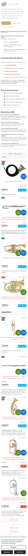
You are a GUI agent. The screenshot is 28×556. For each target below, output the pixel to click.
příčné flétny (14, 71)
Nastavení (13, 547)
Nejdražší (10, 154)
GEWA (17, 96)
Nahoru (15, 531)
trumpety (7, 65)
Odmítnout (7, 552)
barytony (13, 74)
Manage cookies (16, 23)
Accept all (6, 23)
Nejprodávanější (18, 154)
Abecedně (4, 157)
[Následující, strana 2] (14, 524)
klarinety (7, 71)
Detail (23, 466)
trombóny (8, 74)
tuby (18, 74)
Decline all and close (7, 26)
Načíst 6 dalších (14, 520)
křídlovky (14, 65)
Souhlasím (20, 552)
